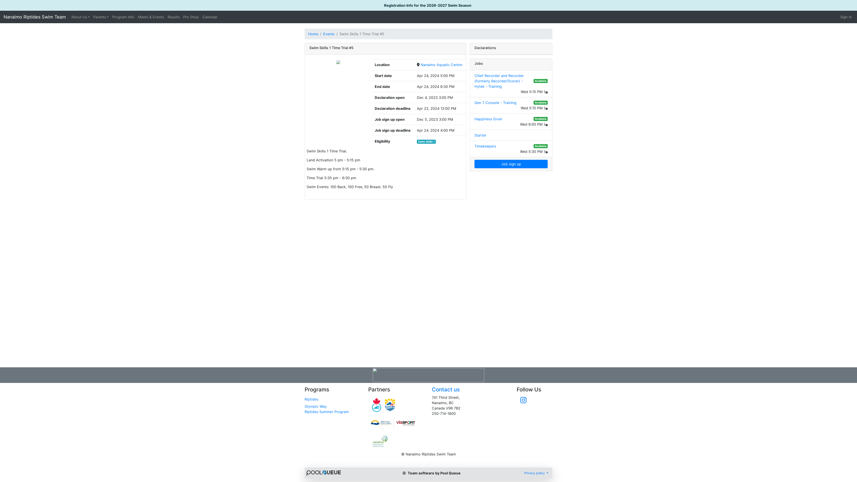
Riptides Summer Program (327, 411)
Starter (480, 135)
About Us (79, 17)
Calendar (210, 17)
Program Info (123, 17)
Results (174, 17)
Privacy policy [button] (535, 473)
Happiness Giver (488, 119)
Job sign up (511, 164)
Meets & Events (151, 17)
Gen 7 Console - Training (495, 102)
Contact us (446, 389)
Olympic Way (316, 406)
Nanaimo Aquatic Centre (441, 64)
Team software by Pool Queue (434, 473)
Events (329, 34)
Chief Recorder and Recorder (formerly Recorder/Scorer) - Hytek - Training (499, 81)
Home (313, 34)
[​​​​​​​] (523, 401)
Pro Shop (191, 17)
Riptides (311, 399)
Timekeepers (485, 146)
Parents (99, 17)
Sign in (846, 17)
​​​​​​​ (396, 422)
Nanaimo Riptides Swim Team (35, 17)
